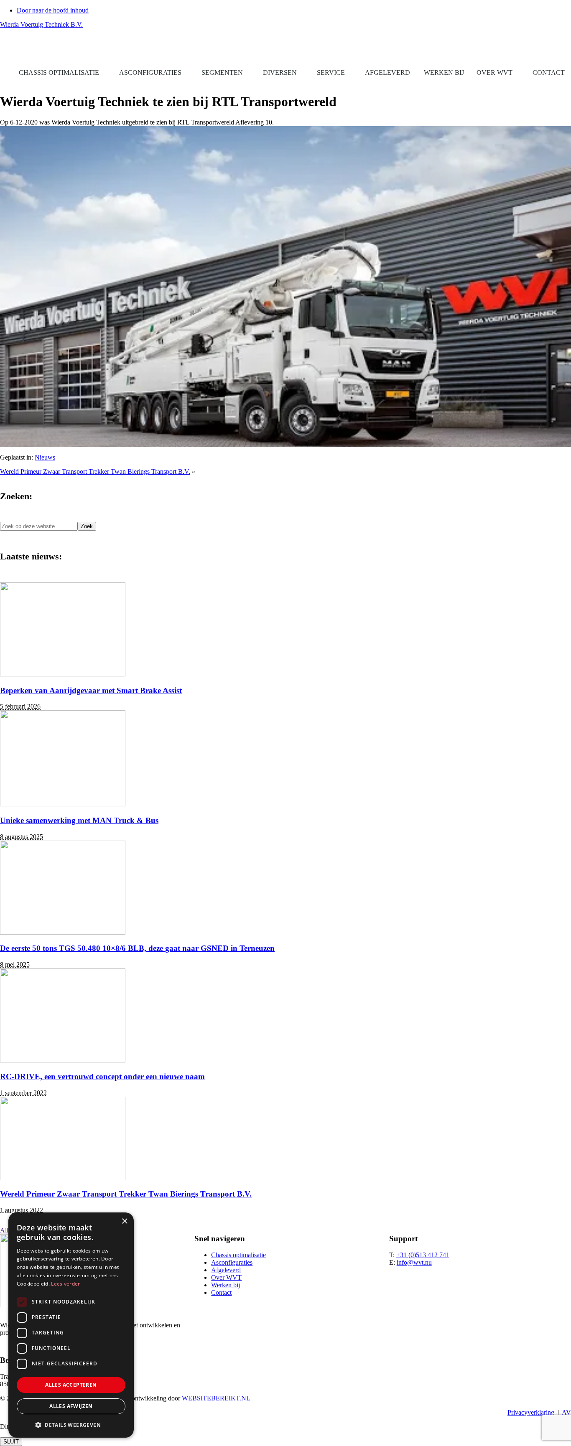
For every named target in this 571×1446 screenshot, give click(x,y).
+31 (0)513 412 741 (422, 1254)
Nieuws (45, 457)
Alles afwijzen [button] (71, 1406)
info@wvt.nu (414, 1262)
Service (331, 72)
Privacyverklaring (530, 1412)
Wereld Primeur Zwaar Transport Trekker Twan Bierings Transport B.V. (95, 471)
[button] (541, 47)
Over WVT (494, 72)
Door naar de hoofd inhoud (53, 10)
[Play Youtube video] (285, 286)
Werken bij (444, 72)
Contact (549, 72)
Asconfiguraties (150, 72)
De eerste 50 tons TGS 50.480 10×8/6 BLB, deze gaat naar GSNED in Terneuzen (137, 948)
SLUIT (11, 1441)
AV (566, 1412)
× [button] (124, 1221)
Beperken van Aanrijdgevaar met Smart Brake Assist (91, 690)
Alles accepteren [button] (71, 1384)
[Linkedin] (560, 47)
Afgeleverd (387, 72)
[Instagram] (565, 47)
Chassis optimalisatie (59, 72)
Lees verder (65, 1283)
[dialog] (71, 1325)
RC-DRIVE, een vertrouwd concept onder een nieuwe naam (102, 1076)
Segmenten (222, 72)
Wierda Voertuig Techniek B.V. (41, 24)
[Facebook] (553, 47)
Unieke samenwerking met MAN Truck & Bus (79, 820)
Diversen (280, 72)
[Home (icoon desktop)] (6, 72)
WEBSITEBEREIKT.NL (216, 1398)
